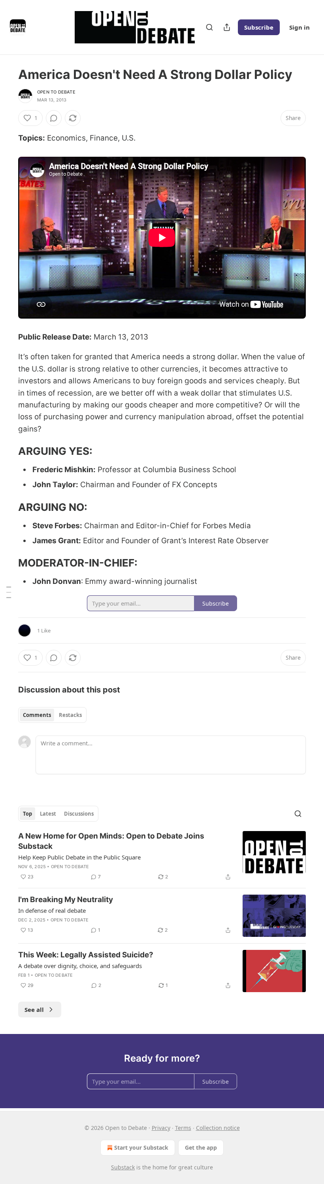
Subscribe (258, 27)
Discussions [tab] (79, 813)
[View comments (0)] (54, 118)
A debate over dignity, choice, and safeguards (80, 966)
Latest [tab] (48, 813)
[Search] (209, 27)
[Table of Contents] (8, 592)
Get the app (201, 1147)
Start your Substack (141, 1147)
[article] (162, 856)
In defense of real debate (52, 910)
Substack (123, 1167)
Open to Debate (56, 92)
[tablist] (52, 715)
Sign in (299, 27)
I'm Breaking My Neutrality (65, 899)
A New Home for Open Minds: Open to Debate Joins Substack (111, 841)
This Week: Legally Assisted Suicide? (85, 954)
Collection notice (218, 1127)
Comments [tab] (37, 715)
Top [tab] (27, 813)
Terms (183, 1127)
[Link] (7, 451)
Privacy (161, 1127)
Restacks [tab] (70, 715)
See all (34, 1009)
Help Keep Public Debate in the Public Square (79, 857)
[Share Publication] (227, 27)
